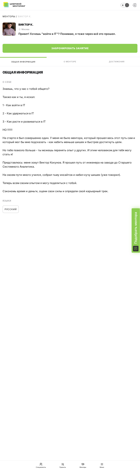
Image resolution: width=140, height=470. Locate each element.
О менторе (70, 61)
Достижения (116, 61)
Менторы (9, 16)
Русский (11, 209)
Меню (102, 467)
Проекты (62, 467)
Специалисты (41, 467)
